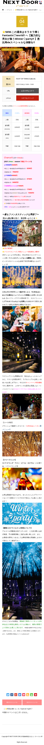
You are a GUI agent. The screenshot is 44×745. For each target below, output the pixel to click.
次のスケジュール (32, 702)
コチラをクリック (27, 98)
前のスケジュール (12, 702)
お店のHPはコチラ (27, 91)
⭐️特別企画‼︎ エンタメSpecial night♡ (12, 49)
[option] (22, 60)
